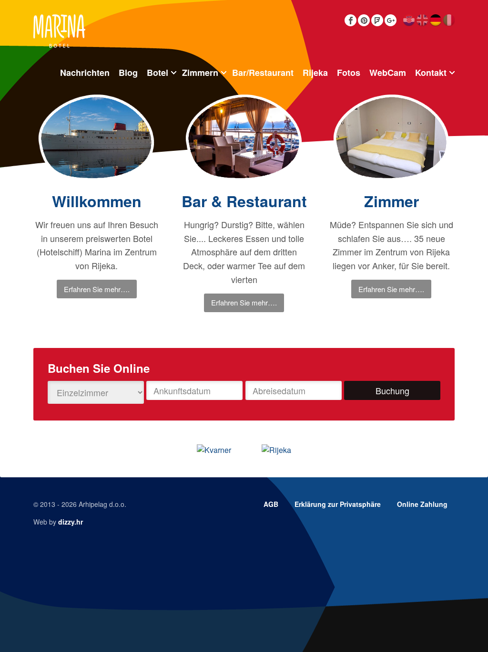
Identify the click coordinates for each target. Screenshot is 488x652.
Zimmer (391, 201)
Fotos (348, 72)
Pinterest (364, 20)
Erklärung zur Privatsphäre (338, 504)
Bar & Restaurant (244, 201)
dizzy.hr (70, 521)
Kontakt (431, 72)
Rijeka (315, 72)
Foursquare (377, 20)
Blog (128, 72)
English (422, 20)
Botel (157, 72)
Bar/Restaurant (263, 72)
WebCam (387, 72)
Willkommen (97, 201)
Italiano (449, 20)
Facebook (350, 20)
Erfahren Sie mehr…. (97, 289)
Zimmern (200, 72)
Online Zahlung (422, 504)
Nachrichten (85, 72)
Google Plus (390, 20)
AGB (271, 504)
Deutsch (435, 20)
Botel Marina (59, 31)
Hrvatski (409, 20)
